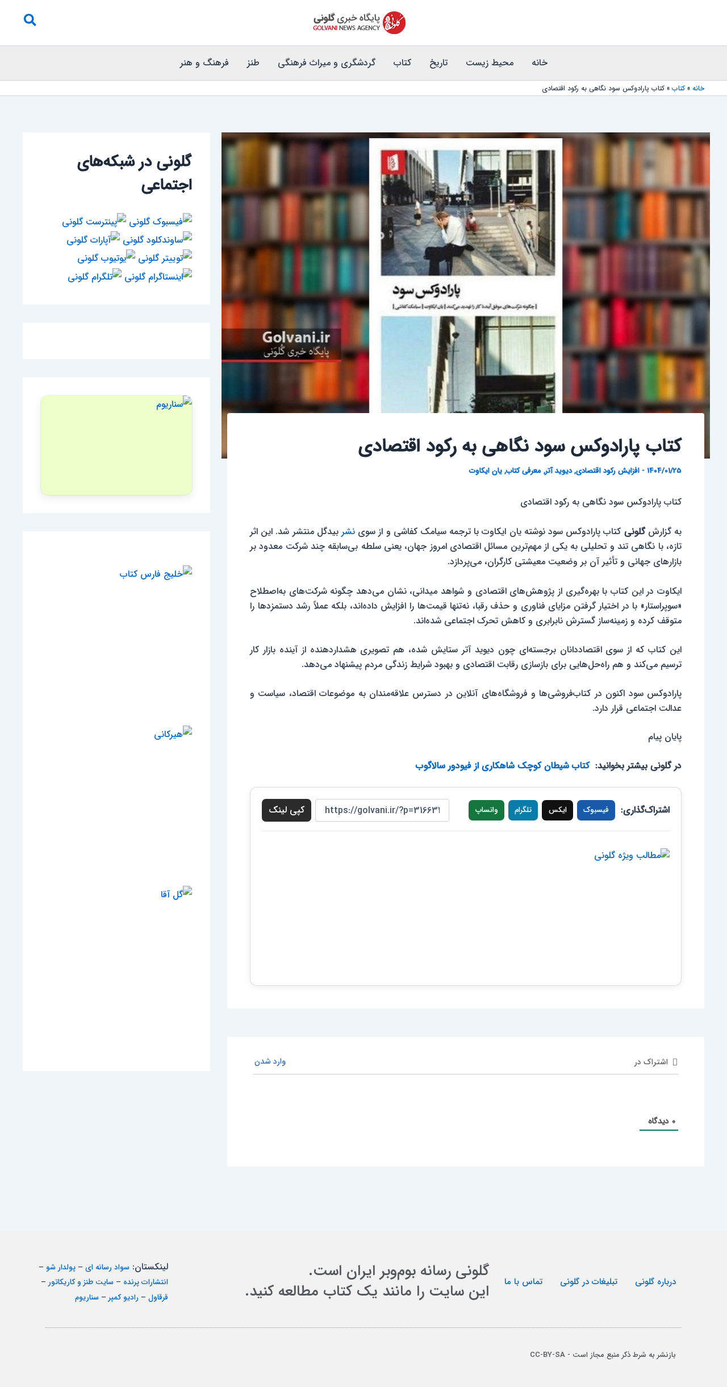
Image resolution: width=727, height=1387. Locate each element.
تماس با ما (523, 1282)
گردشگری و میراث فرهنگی (326, 63)
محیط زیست (489, 63)
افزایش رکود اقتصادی (608, 471)
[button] (29, 22)
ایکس (558, 810)
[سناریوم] (116, 445)
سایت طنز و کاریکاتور (81, 1282)
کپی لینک (286, 810)
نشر (348, 531)
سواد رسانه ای (107, 1267)
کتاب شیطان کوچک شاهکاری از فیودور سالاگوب (503, 766)
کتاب (402, 63)
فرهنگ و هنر (204, 63)
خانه (540, 63)
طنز (253, 63)
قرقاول (158, 1297)
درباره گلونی (655, 1282)
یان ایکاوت (485, 471)
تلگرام (523, 810)
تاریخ (438, 63)
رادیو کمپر (123, 1297)
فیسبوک (596, 810)
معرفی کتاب (523, 471)
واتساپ (486, 810)
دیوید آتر (558, 471)
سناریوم (87, 1297)
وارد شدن (271, 1061)
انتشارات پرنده (145, 1282)
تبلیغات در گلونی (588, 1282)
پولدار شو (61, 1267)
